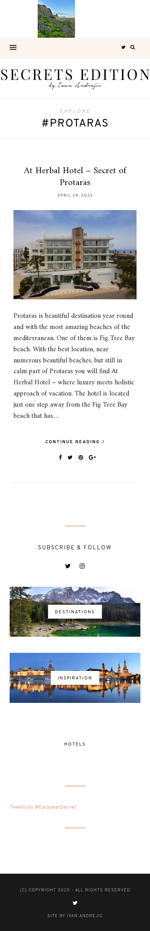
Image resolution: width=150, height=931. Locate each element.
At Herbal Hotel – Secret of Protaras (75, 177)
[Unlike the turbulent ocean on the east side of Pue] (19, 19)
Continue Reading (73, 442)
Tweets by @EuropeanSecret (43, 807)
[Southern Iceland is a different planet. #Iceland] (56, 19)
